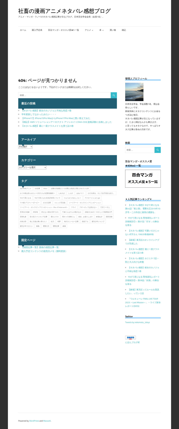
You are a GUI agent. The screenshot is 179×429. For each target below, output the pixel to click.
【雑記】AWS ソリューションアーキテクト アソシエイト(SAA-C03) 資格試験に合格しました (66, 122)
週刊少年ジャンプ (98, 221)
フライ (73, 207)
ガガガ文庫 (47, 202)
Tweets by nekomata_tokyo (137, 322)
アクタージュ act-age (92, 198)
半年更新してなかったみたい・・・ (39, 114)
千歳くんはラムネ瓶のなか (71, 212)
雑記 (124, 30)
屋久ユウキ (55, 216)
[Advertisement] (89, 52)
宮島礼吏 (23, 216)
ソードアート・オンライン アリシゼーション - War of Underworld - (44, 207)
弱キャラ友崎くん (68, 216)
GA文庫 (37, 188)
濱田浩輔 (109, 216)
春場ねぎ (99, 216)
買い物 (113, 30)
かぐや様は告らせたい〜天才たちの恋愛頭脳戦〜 (37, 193)
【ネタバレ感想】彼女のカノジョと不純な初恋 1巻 (46, 110)
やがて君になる (25, 198)
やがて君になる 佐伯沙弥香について (47, 198)
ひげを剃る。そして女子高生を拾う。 (101, 193)
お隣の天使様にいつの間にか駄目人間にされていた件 (70, 188)
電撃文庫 (56, 226)
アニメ (88, 30)
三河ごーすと (105, 207)
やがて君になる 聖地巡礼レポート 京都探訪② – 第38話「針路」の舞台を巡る (142, 280)
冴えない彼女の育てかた (50, 212)
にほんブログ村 (132, 342)
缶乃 (52, 221)
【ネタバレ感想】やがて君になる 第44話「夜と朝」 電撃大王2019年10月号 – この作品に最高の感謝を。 (142, 208)
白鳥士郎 (23, 221)
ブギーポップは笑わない (88, 207)
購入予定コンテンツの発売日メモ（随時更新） (44, 251)
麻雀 (64, 226)
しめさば (61, 193)
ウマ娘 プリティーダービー (29, 202)
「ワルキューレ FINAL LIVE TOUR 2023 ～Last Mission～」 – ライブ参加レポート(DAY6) (142, 302)
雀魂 (37, 226)
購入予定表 (37, 30)
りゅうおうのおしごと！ (72, 198)
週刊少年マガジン (26, 226)
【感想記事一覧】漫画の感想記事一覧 (40, 247)
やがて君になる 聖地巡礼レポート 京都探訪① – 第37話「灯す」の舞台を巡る (142, 221)
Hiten (45, 188)
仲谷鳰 (35, 212)
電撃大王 (46, 226)
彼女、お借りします (85, 216)
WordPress (34, 420)
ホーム (23, 30)
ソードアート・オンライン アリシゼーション (85, 202)
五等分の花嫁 (24, 212)
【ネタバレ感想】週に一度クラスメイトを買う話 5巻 (47, 126)
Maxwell (47, 420)
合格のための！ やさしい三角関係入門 (98, 212)
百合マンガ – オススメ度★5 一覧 (63, 30)
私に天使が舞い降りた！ (38, 221)
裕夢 (59, 221)
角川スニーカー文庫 (71, 221)
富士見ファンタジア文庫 (38, 216)
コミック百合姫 (59, 202)
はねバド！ (80, 193)
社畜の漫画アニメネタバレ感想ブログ (64, 11)
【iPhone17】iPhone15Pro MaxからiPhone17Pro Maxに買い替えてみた (55, 118)
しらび (70, 193)
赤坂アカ (85, 221)
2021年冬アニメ (25, 188)
